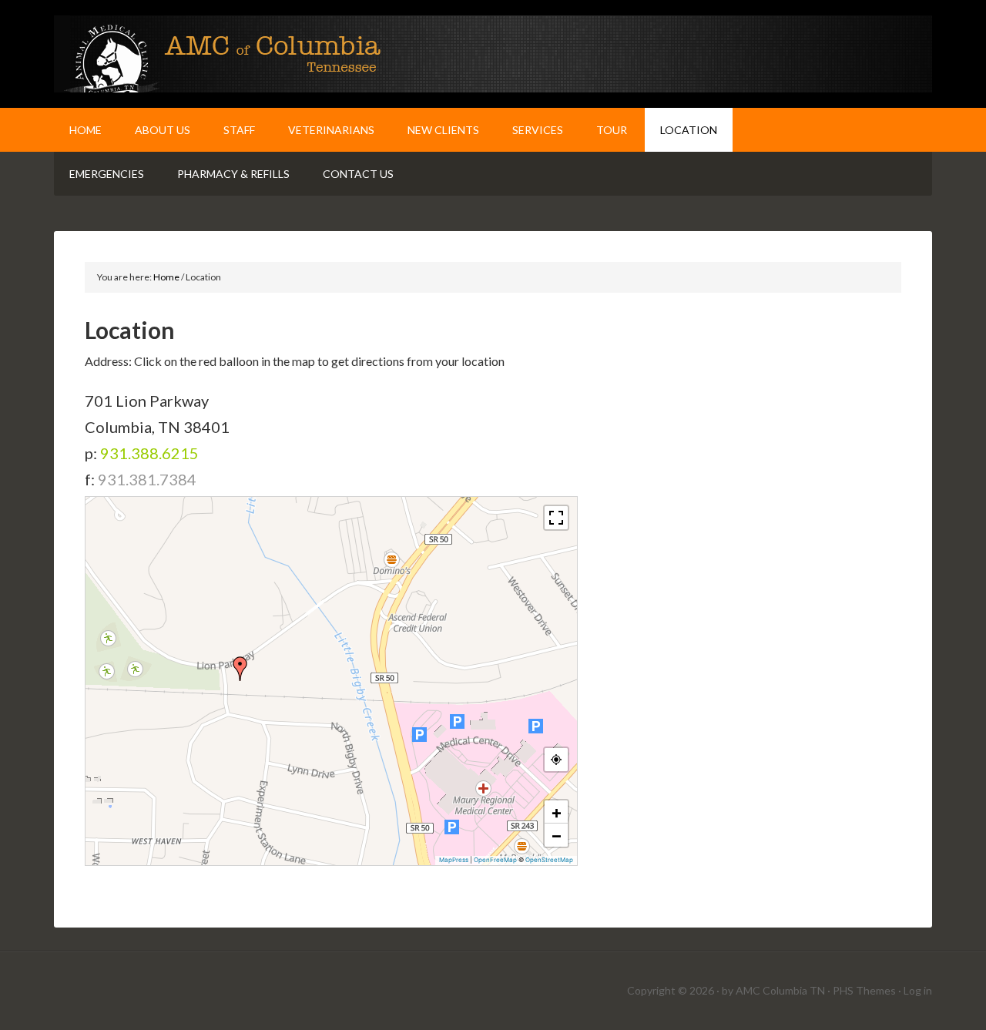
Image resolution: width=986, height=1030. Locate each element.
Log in (918, 990)
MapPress (453, 860)
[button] (240, 668)
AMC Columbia (493, 53)
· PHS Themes (861, 990)
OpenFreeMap (495, 860)
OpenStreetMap (549, 860)
